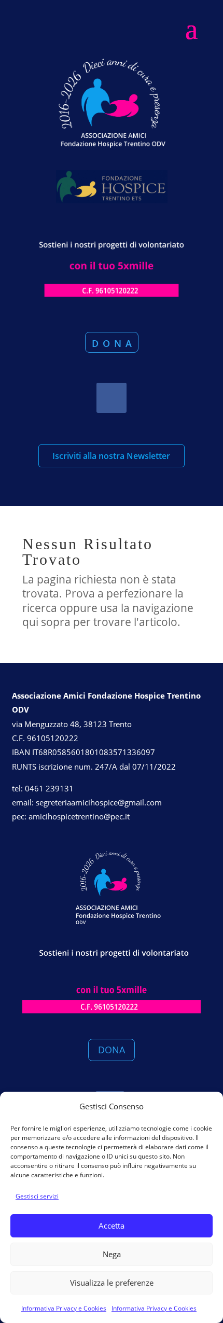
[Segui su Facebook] (111, 398)
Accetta (111, 1225)
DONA (111, 1049)
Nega (112, 1254)
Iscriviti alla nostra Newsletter (111, 456)
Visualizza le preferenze (112, 1282)
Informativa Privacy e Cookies (63, 1308)
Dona (114, 343)
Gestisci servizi (37, 1196)
